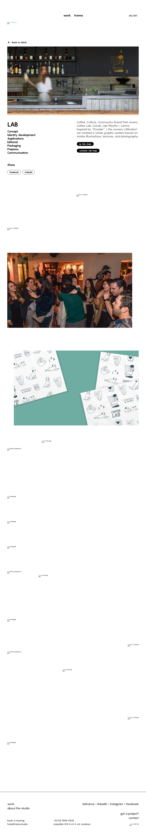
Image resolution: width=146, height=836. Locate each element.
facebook (132, 804)
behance (89, 804)
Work (67, 16)
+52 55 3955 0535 (63, 820)
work (10, 804)
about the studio (18, 808)
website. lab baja (88, 150)
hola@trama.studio (17, 824)
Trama (78, 16)
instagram (116, 804)
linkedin (102, 804)
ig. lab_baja (85, 143)
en (135, 16)
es (130, 16)
